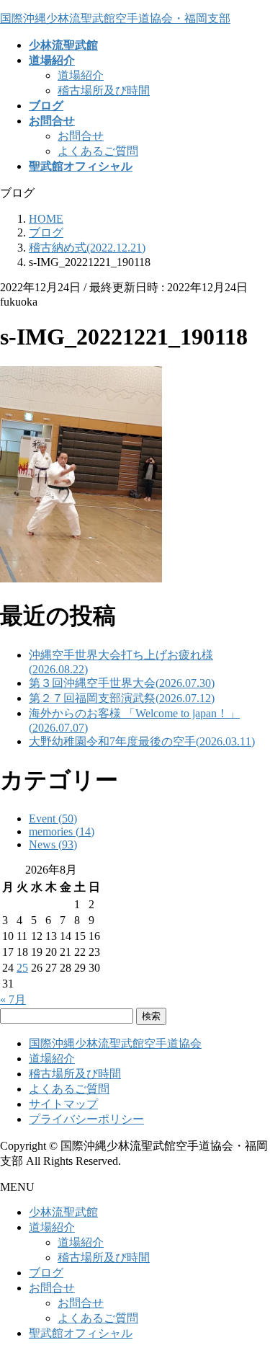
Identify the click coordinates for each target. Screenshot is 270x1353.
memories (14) (61, 831)
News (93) (53, 844)
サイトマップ (63, 1104)
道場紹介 (81, 75)
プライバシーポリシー (86, 1119)
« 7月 (13, 999)
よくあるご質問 (98, 151)
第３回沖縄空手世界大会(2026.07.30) (122, 683)
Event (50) (53, 818)
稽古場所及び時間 (104, 90)
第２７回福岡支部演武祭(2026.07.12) (122, 698)
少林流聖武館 (63, 1212)
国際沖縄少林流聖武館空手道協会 (115, 1043)
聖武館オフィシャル (80, 1333)
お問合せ (81, 136)
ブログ (46, 1273)
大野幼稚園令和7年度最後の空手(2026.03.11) (142, 741)
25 (22, 968)
